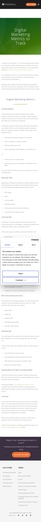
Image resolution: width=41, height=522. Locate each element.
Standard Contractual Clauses (27, 486)
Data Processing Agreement (26, 483)
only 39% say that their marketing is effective (20, 70)
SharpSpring (18, 427)
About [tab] (34, 245)
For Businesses (7, 479)
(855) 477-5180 (27, 513)
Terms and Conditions (24, 476)
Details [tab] (20, 245)
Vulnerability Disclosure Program (28, 502)
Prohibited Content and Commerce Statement (28, 497)
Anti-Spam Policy (23, 505)
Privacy (20, 479)
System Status (22, 489)
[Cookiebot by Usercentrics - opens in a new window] (30, 240)
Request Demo (7, 486)
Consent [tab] (7, 245)
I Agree (20, 273)
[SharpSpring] (9, 4)
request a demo (6, 427)
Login (19, 472)
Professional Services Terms (26, 493)
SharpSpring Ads (8, 483)
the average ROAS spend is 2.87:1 (24, 384)
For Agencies (6, 476)
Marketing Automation (9, 472)
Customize (19, 280)
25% (2, 340)
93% (18, 63)
